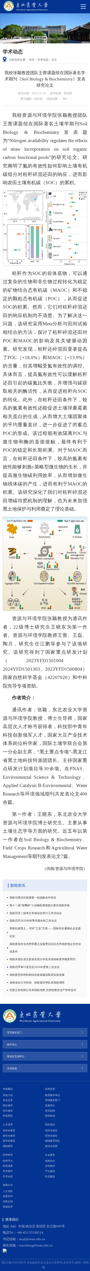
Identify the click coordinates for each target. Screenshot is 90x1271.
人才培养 (8, 1124)
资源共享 (8, 1206)
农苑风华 (8, 1196)
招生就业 (50, 1124)
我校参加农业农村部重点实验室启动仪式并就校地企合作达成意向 (45, 947)
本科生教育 (9, 1130)
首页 (31, 59)
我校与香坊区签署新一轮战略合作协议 (33, 897)
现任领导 (8, 1105)
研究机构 (50, 1110)
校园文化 (8, 1185)
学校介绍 (8, 1095)
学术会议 (8, 1176)
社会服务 (50, 1154)
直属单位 (50, 1105)
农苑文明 (8, 1201)
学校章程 (8, 1115)
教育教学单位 (52, 1095)
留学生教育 (9, 1140)
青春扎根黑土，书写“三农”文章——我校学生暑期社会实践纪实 (45, 932)
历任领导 (8, 1110)
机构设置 (50, 1089)
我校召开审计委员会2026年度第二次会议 (35, 966)
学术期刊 (8, 1171)
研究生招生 (51, 1135)
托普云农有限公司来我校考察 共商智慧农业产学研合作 (43, 990)
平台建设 (50, 1171)
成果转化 (50, 1160)
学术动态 (43, 59)
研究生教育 (9, 1135)
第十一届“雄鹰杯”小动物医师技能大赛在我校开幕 (40, 905)
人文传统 (8, 1191)
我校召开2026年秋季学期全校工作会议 (33, 920)
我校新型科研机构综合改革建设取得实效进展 (37, 974)
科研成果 (8, 1165)
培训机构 (50, 1115)
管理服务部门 (52, 1100)
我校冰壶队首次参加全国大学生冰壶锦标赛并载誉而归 (43, 959)
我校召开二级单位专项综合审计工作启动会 (36, 913)
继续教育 (8, 1146)
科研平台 (8, 1160)
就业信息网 (51, 1146)
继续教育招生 (52, 1140)
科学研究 (8, 1154)
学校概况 (8, 1089)
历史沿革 (8, 1100)
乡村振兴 (50, 1165)
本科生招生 (51, 1130)
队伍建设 (50, 1176)
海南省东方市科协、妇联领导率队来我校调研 (37, 982)
